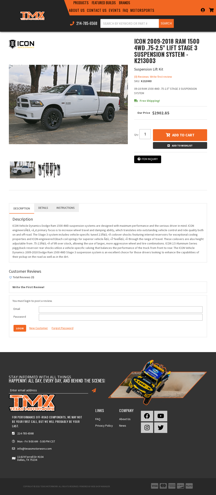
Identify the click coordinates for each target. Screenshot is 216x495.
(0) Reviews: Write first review (153, 77)
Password (20, 317)
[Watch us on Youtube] (160, 416)
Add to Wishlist (182, 145)
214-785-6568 (25, 433)
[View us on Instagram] (147, 428)
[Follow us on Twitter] (160, 428)
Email (17, 309)
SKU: (137, 81)
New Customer (38, 328)
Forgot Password (62, 328)
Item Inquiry (150, 159)
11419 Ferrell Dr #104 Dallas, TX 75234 (30, 458)
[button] (81, 2)
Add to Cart (183, 135)
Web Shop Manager (100, 486)
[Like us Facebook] (147, 416)
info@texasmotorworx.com (34, 448)
